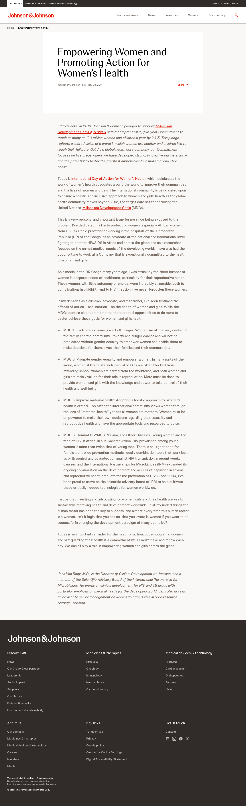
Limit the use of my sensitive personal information (31, 783)
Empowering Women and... (33, 27)
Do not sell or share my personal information (28, 781)
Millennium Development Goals (106, 207)
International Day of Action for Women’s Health (108, 178)
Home (10, 27)
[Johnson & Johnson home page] (30, 15)
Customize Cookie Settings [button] (104, 752)
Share (181, 84)
